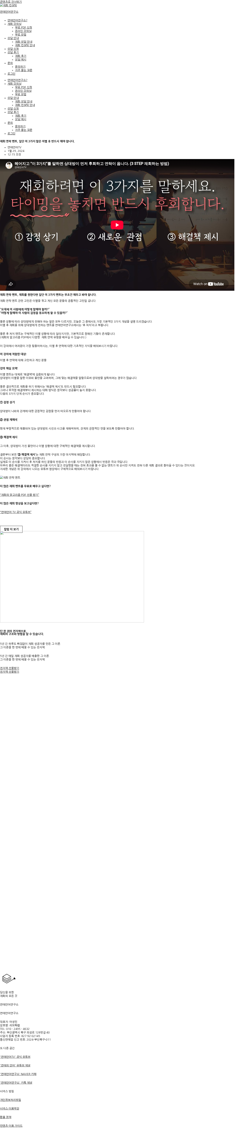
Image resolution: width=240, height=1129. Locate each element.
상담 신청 (13, 48)
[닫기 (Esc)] (236, 4)
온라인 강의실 (23, 31)
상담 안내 (13, 38)
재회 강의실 (14, 23)
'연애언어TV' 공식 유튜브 (15, 1056)
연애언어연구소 (9, 11)
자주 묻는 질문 (23, 70)
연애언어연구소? (17, 20)
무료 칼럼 (20, 34)
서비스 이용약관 (9, 1108)
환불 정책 (5, 1117)
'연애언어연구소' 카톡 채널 (16, 1082)
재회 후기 (20, 56)
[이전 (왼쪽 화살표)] (6, 564)
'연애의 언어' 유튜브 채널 (15, 1065)
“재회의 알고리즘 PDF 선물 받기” (19, 494)
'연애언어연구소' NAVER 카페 (18, 1074)
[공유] (228, 4)
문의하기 (20, 66)
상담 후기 (13, 52)
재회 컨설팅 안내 (25, 45)
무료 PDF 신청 (23, 27)
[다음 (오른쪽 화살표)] (233, 564)
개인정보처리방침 (10, 1099)
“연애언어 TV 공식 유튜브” (16, 512)
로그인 (11, 73)
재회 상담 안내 (23, 41)
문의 (10, 63)
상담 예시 (20, 59)
